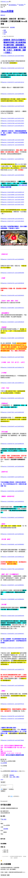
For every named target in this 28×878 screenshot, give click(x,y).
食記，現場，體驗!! (14, 777)
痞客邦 (12, 771)
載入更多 (3, 782)
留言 (16, 771)
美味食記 (11, 775)
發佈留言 (3, 791)
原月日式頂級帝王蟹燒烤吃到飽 (15, 755)
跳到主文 (3, 15)
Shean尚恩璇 (7, 11)
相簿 (4, 30)
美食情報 (12, 27)
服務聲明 (16, 857)
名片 (4, 33)
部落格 (5, 32)
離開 (8, 875)
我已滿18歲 (3, 875)
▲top (2, 779)
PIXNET (6, 856)
